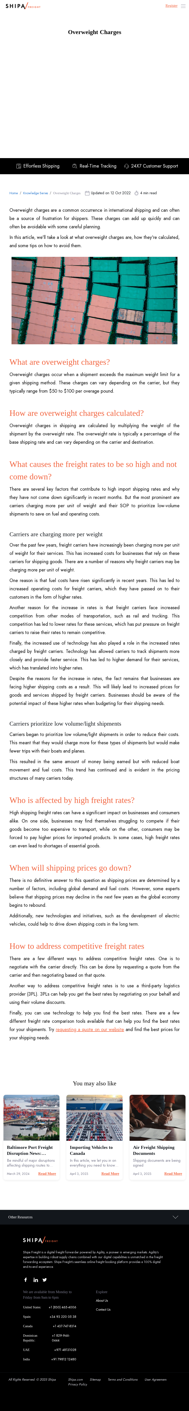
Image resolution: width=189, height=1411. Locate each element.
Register (171, 6)
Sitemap (95, 1379)
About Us (102, 1300)
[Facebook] (26, 1280)
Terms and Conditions (123, 1379)
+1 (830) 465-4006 (62, 1307)
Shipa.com (75, 1379)
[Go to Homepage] (21, 5)
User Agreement (155, 1379)
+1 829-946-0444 (61, 1338)
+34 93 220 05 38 (63, 1316)
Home (13, 193)
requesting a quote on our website (90, 1029)
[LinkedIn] (35, 1280)
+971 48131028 (65, 1349)
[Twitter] (44, 1280)
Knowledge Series (35, 193)
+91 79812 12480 (63, 1359)
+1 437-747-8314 (64, 1326)
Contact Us (103, 1309)
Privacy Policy (77, 1384)
